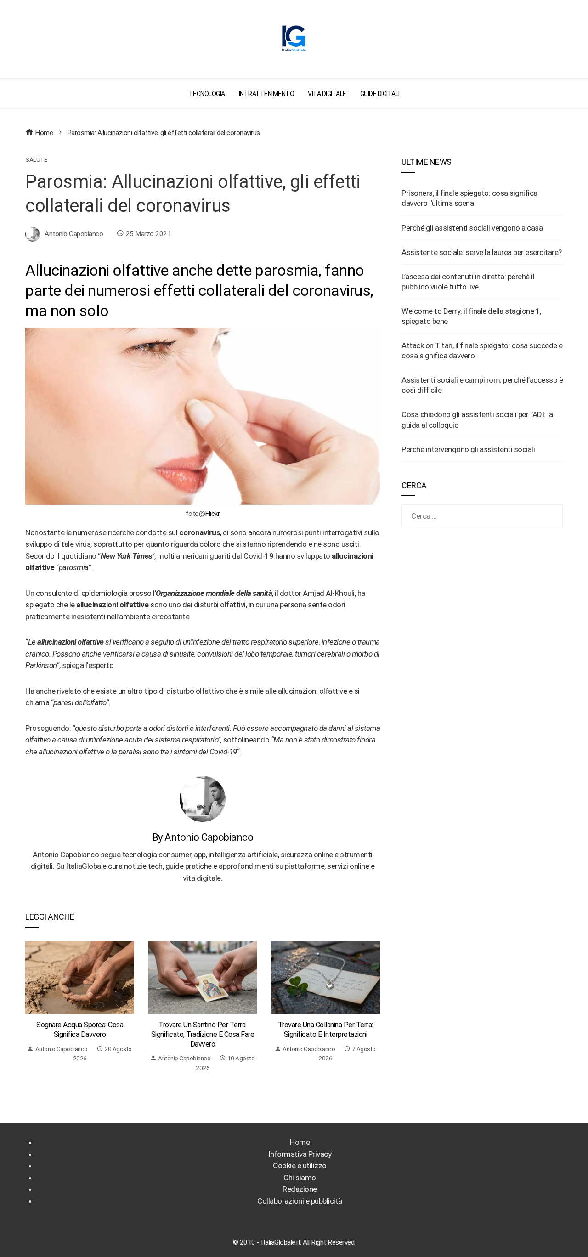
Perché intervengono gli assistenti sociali (468, 449)
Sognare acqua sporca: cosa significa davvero (79, 1029)
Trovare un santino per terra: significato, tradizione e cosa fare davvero (202, 1034)
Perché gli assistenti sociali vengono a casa (472, 227)
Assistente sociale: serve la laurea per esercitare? (481, 252)
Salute (36, 160)
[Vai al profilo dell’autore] (203, 798)
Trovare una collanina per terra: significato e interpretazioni (325, 1029)
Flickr (212, 514)
